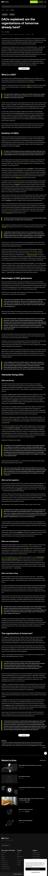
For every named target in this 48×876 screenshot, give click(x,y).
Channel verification (37, 854)
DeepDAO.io (9, 200)
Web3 (7, 10)
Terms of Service (5, 862)
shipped (7, 705)
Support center (36, 852)
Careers (3, 858)
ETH (20, 170)
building (17, 184)
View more (43, 760)
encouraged (9, 212)
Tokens (18, 852)
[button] (2, 6)
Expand (43, 747)
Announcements (36, 856)
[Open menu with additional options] (45, 1)
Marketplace (19, 856)
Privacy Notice (4, 864)
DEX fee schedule (36, 858)
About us (3, 856)
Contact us (4, 860)
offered (29, 87)
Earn (18, 858)
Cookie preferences (6, 868)
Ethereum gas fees (32, 254)
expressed (15, 399)
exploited (30, 168)
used (27, 548)
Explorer (18, 862)
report (10, 394)
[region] (35, 867)
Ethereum (18, 177)
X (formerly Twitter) (6, 866)
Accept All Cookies (35, 868)
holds (43, 566)
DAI (31, 117)
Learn (3, 10)
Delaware (17, 427)
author (28, 85)
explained (4, 226)
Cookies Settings (35, 872)
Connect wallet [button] (34, 1)
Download (4, 852)
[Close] (45, 860)
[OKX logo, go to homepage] (5, 1)
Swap (18, 854)
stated (18, 146)
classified (19, 488)
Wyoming (11, 427)
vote (33, 115)
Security (18, 864)
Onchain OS (19, 860)
